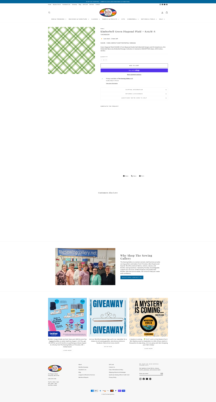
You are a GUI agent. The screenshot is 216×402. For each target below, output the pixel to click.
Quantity (104, 57)
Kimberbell (132, 19)
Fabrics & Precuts (110, 19)
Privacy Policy (112, 377)
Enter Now (108, 346)
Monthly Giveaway (83, 367)
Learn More (67, 350)
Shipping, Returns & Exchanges (117, 372)
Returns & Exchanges (134, 94)
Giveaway (74, 4)
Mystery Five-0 (57, 4)
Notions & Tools (148, 19)
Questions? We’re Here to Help (134, 98)
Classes (94, 19)
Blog (80, 4)
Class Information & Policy (116, 369)
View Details (62, 224)
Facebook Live (66, 4)
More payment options (134, 74)
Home (49, 4)
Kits (123, 19)
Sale (161, 19)
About (80, 364)
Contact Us (112, 367)
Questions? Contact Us (132, 277)
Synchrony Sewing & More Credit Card (119, 375)
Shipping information (134, 89)
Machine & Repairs (84, 377)
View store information (112, 83)
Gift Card (85, 4)
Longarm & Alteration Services (87, 375)
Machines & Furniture (78, 19)
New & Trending (58, 19)
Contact (98, 4)
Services (91, 4)
